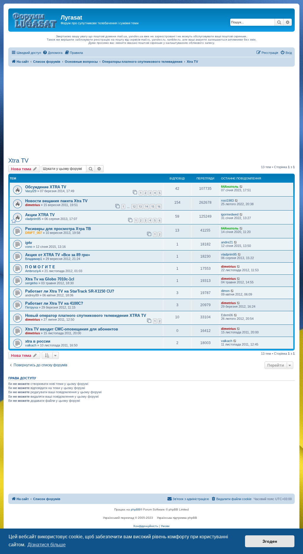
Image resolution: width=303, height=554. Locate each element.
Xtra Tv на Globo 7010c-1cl (49, 279)
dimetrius (32, 205)
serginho (31, 283)
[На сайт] (35, 19)
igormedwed (229, 214)
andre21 (227, 242)
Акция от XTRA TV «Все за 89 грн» (57, 255)
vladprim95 (33, 219)
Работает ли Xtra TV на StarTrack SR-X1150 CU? (69, 291)
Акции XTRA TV (40, 215)
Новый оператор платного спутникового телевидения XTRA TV (85, 315)
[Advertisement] (151, 111)
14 (146, 206)
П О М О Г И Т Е (40, 267)
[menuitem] (52, 52)
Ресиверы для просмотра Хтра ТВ (58, 229)
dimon (225, 291)
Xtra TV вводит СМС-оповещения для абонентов (71, 329)
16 (158, 206)
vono (28, 246)
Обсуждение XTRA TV (45, 187)
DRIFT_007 (33, 233)
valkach (30, 345)
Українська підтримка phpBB (177, 517)
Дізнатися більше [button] (47, 544)
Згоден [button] (269, 541)
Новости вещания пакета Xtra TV (56, 201)
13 (140, 206)
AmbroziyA (33, 271)
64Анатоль (229, 186)
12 (134, 206)
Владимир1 (33, 259)
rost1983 (227, 200)
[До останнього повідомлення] (241, 186)
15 (152, 206)
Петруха (31, 307)
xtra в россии (37, 341)
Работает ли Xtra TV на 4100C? (54, 303)
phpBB (135, 509)
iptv (28, 242)
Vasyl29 (30, 191)
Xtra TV (18, 160)
